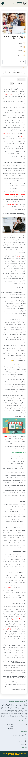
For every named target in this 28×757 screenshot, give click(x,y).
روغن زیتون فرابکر (23, 724)
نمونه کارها (10, 728)
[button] (4, 61)
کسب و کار (20, 51)
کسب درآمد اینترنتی (12, 204)
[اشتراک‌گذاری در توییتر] (21, 83)
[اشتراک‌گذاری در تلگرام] (14, 83)
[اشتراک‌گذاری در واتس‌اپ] (16, 83)
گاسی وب (16, 133)
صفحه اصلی (22, 70)
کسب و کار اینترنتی (9, 94)
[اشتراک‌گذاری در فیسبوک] (24, 83)
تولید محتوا (8, 587)
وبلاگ (11, 726)
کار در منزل (19, 256)
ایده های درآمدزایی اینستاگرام (9, 629)
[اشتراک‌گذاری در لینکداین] (19, 83)
